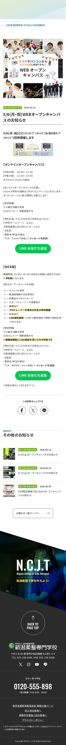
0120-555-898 (33, 686)
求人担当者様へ (33, 710)
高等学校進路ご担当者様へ (33, 715)
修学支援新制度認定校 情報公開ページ (33, 705)
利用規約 (9, 729)
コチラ (29, 222)
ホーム (5, 22)
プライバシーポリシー (33, 720)
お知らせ (17, 22)
